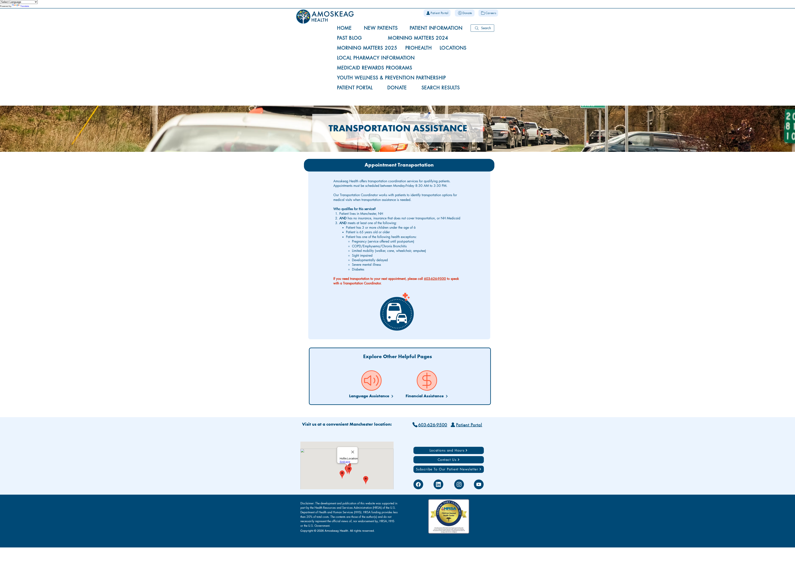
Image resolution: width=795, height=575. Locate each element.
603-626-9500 (435, 279)
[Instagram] (459, 484)
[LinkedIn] (438, 484)
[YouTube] (479, 484)
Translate (24, 6)
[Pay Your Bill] (427, 380)
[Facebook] (418, 484)
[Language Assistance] (371, 380)
